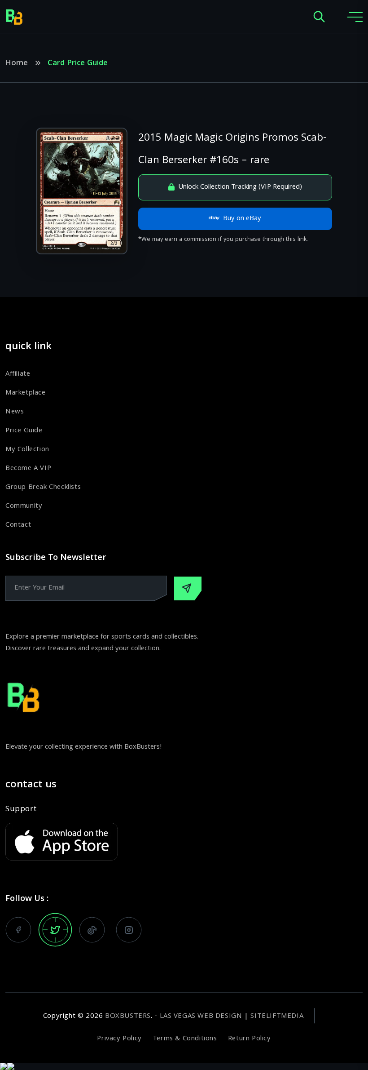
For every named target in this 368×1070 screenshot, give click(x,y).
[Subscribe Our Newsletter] (188, 588)
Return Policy (249, 1039)
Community (23, 506)
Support (20, 809)
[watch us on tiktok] (92, 930)
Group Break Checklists (43, 487)
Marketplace (25, 393)
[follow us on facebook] (18, 930)
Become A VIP (28, 468)
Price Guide (24, 431)
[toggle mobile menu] (355, 17)
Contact (18, 525)
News (14, 412)
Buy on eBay (242, 219)
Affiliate (17, 374)
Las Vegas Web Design (201, 1016)
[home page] (14, 17)
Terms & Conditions (185, 1039)
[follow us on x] (55, 930)
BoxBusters (128, 1016)
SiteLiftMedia (276, 1016)
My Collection (27, 449)
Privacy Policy (119, 1039)
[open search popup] (319, 17)
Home (16, 63)
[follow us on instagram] (129, 930)
